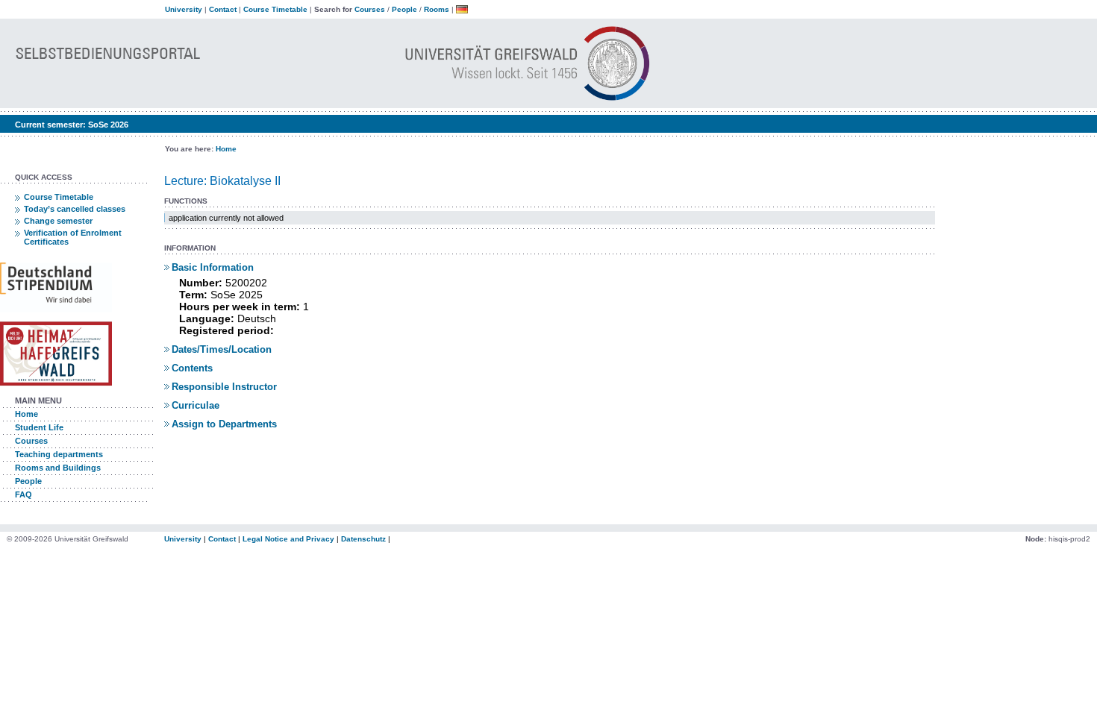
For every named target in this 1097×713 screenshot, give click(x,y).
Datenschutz (363, 539)
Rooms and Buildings (58, 467)
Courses (369, 9)
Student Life (39, 427)
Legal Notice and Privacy (288, 539)
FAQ (23, 494)
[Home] (128, 101)
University (183, 9)
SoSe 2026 (108, 124)
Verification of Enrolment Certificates (73, 237)
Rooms (436, 9)
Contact (223, 9)
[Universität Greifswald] (381, 101)
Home (226, 149)
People (404, 9)
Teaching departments (59, 454)
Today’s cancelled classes (74, 208)
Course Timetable (275, 9)
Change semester (58, 220)
